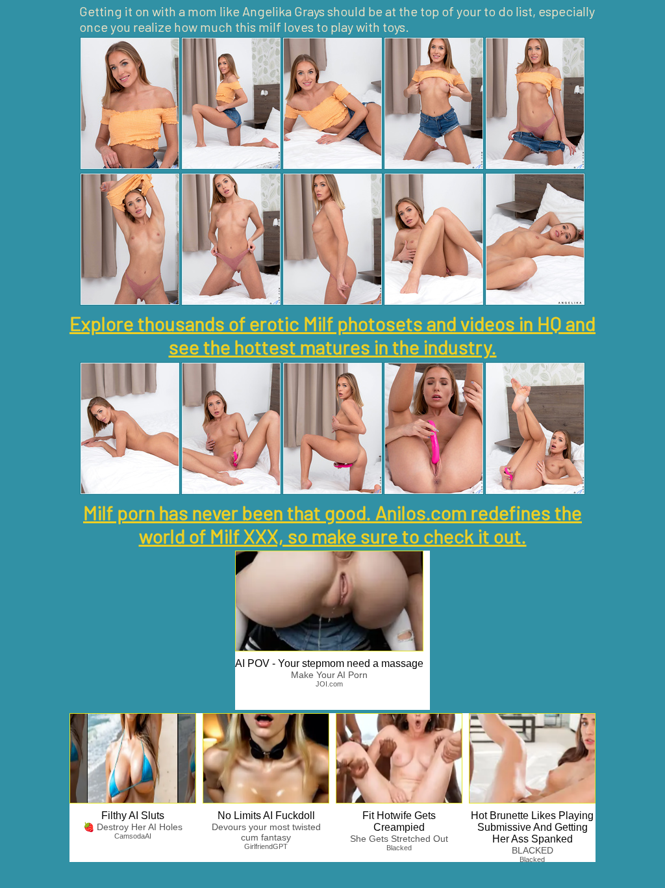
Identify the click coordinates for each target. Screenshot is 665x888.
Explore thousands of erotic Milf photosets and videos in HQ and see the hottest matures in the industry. (332, 334)
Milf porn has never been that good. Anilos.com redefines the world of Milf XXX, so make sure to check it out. (332, 524)
